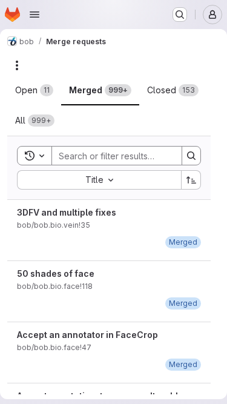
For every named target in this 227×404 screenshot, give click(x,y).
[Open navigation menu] (34, 14)
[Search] (191, 155)
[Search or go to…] (180, 14)
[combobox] (99, 180)
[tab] (34, 90)
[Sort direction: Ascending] (191, 180)
